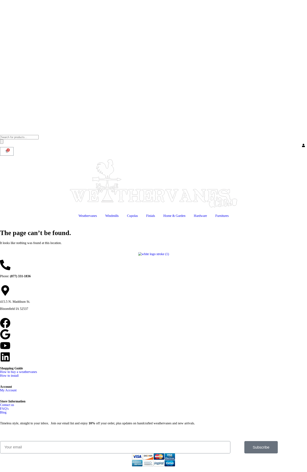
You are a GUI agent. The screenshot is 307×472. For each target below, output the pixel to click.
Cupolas (132, 216)
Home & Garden (174, 216)
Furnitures (222, 216)
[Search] (1, 141)
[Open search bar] (2, 133)
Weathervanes (88, 216)
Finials (150, 216)
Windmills (112, 216)
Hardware (200, 216)
